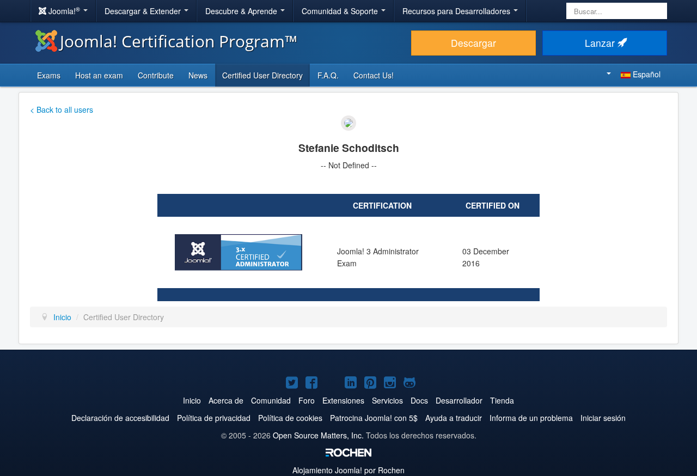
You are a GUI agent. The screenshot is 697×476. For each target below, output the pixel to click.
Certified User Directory (262, 75)
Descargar (473, 43)
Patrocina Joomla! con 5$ (374, 417)
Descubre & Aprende (242, 10)
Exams (48, 75)
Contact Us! (373, 75)
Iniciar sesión (603, 417)
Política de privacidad (213, 417)
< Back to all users (61, 109)
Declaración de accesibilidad (120, 417)
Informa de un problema (531, 417)
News (197, 75)
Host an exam (99, 75)
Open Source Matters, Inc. (318, 435)
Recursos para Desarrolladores (457, 10)
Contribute (156, 75)
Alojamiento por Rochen (348, 470)
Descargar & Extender (144, 10)
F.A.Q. (328, 75)
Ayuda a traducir (453, 417)
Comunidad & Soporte (341, 10)
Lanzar (601, 43)
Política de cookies (290, 417)
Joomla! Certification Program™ (178, 41)
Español (646, 74)
